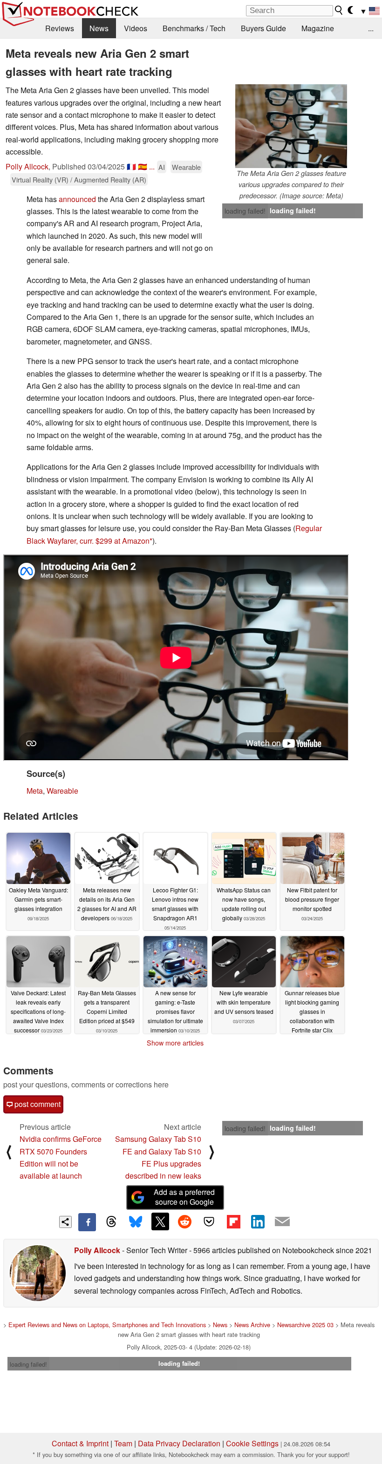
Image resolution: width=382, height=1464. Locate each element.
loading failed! (245, 211)
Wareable (62, 790)
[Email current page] (282, 1222)
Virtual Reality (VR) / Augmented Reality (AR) (79, 179)
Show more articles (175, 1042)
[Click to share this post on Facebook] (87, 1222)
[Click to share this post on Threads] (111, 1222)
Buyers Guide (263, 28)
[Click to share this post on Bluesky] (135, 1222)
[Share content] (65, 1222)
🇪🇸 (142, 166)
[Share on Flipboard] (233, 1221)
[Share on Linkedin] (257, 1221)
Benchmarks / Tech (194, 28)
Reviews (59, 28)
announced (77, 199)
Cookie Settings (252, 1443)
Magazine (317, 28)
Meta (35, 790)
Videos (135, 28)
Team (123, 1443)
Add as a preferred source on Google (184, 1197)
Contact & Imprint (80, 1443)
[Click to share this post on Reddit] (184, 1221)
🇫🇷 (131, 166)
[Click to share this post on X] (160, 1221)
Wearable (186, 167)
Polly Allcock (27, 166)
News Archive (252, 1324)
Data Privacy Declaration (179, 1443)
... (371, 28)
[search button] (339, 10)
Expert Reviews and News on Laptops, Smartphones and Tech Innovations (107, 1324)
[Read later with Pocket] (209, 1221)
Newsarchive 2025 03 (305, 1324)
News (99, 28)
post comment (37, 1104)
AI (161, 167)
